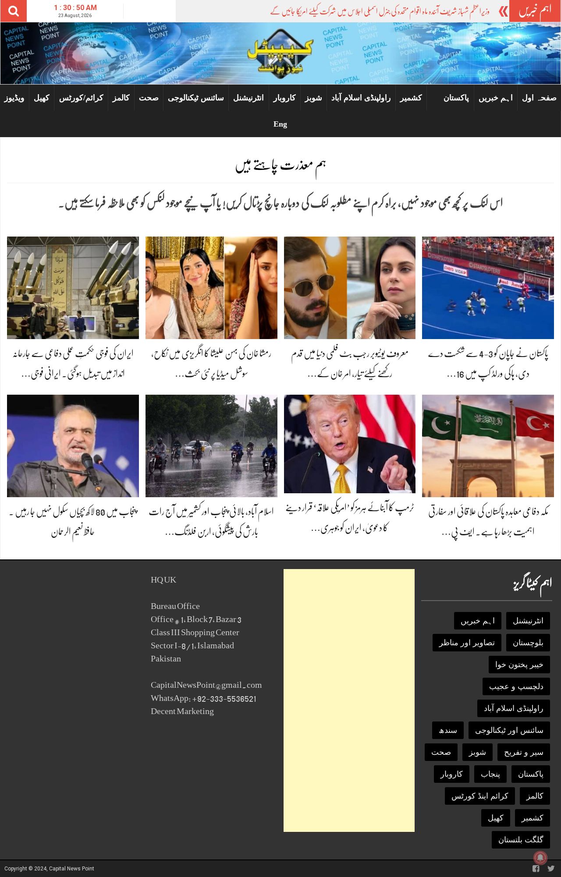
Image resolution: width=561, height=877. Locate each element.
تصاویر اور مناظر (467, 642)
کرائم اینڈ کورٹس (479, 796)
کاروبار (284, 97)
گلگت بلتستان (520, 839)
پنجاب (490, 774)
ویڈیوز (14, 97)
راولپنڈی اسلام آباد (361, 97)
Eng (280, 124)
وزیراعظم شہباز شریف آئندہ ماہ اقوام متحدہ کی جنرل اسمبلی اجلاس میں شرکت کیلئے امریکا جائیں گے (380, 11)
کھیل (42, 97)
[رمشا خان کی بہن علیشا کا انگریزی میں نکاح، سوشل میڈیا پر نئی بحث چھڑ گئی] (211, 287)
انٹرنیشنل (248, 97)
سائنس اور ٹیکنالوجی (509, 730)
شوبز (313, 97)
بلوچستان (528, 642)
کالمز (121, 97)
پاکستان (456, 97)
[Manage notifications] (540, 858)
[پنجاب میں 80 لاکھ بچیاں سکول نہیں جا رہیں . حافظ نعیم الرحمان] (73, 445)
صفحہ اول (539, 97)
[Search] (13, 11)
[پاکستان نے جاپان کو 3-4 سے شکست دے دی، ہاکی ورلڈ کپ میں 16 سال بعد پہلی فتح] (488, 287)
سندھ (448, 730)
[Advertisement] (349, 700)
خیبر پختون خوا (519, 664)
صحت (149, 97)
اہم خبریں (496, 97)
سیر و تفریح (523, 752)
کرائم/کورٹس (81, 97)
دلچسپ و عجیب (516, 686)
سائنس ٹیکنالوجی (196, 97)
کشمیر (411, 97)
